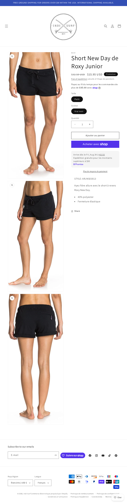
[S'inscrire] (55, 455)
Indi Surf (27, 494)
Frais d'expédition (79, 79)
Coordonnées (97, 497)
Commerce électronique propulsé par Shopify (49, 494)
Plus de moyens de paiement (95, 171)
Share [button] (77, 211)
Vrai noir (78, 111)
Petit (77, 99)
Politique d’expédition (80, 497)
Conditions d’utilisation (58, 497)
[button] (6, 26)
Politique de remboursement (82, 494)
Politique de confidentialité (108, 494)
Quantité (75, 118)
